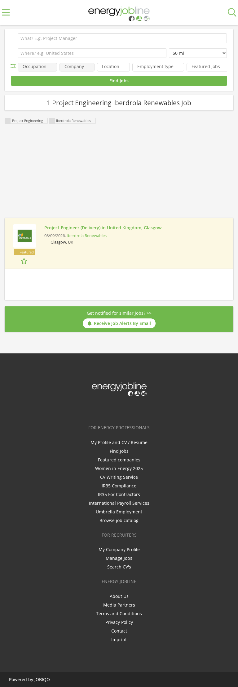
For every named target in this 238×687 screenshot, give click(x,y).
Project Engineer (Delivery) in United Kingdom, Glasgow (102, 228)
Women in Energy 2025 (119, 468)
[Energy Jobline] (119, 12)
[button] (14, 66)
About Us (119, 596)
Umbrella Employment (119, 512)
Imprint (119, 639)
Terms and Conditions (119, 613)
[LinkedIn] (120, 409)
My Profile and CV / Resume (119, 442)
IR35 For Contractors (119, 494)
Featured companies (119, 460)
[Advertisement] (119, 174)
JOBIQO (42, 679)
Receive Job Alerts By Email (122, 323)
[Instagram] (130, 409)
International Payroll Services (119, 503)
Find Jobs (119, 451)
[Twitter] (109, 409)
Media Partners (119, 605)
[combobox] (92, 53)
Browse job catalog (119, 520)
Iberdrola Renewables (87, 235)
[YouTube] (139, 409)
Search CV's (119, 567)
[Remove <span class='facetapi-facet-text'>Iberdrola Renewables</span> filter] (52, 120)
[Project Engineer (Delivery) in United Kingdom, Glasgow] (24, 236)
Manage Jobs (119, 558)
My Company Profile (119, 549)
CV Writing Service (119, 477)
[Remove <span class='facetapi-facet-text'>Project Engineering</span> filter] (8, 120)
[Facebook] (99, 409)
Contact (119, 631)
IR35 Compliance (119, 486)
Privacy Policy (119, 622)
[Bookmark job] (25, 260)
